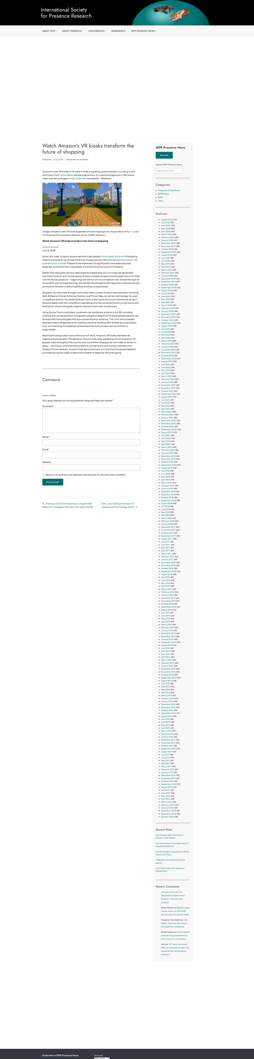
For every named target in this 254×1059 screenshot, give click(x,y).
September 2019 (168, 465)
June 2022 (166, 367)
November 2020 (168, 423)
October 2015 (167, 604)
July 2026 (165, 222)
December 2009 (168, 811)
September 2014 (168, 642)
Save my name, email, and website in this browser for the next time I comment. (86, 474)
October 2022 (167, 355)
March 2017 (166, 553)
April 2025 (165, 267)
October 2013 (167, 675)
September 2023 (168, 323)
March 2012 (166, 731)
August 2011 (166, 752)
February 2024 (167, 308)
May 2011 (165, 760)
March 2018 (166, 518)
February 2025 (167, 273)
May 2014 (165, 654)
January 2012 (167, 737)
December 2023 (168, 314)
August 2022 (167, 361)
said (103, 349)
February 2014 (167, 663)
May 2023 (165, 335)
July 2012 (165, 719)
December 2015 (168, 598)
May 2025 (165, 264)
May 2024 (165, 299)
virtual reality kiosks (111, 256)
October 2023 (167, 320)
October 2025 (167, 249)
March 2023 (166, 341)
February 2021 (167, 414)
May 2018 (165, 512)
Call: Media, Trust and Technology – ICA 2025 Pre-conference (175, 923)
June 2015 (165, 616)
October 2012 (167, 710)
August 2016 (167, 574)
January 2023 (167, 347)
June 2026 (166, 225)
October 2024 (167, 284)
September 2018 (168, 500)
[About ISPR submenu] (56, 31)
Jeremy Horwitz (50, 247)
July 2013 (165, 683)
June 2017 (165, 545)
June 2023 (166, 332)
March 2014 (166, 660)
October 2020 (167, 426)
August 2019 (167, 468)
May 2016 (165, 583)
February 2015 (167, 627)
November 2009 (168, 814)
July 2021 (165, 400)
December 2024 (168, 278)
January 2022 (167, 382)
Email (46, 449)
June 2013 (165, 686)
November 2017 (168, 530)
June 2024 (166, 296)
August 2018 (166, 503)
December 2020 (168, 420)
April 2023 (165, 338)
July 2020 (165, 435)
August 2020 (167, 432)
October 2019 (167, 462)
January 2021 (167, 418)
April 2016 (165, 586)
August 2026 (167, 219)
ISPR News (163, 193)
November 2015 (168, 601)
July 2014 (165, 648)
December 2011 (168, 740)
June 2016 (165, 580)
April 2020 (166, 444)
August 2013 (166, 681)
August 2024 (167, 290)
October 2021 (167, 391)
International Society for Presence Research (66, 13)
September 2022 (168, 358)
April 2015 (165, 621)
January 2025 (167, 276)
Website (46, 462)
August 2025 (167, 255)
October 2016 (167, 568)
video (117, 319)
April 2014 (165, 657)
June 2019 (165, 474)
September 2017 (168, 536)
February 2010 (167, 805)
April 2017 (165, 550)
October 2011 (167, 746)
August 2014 (167, 645)
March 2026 (166, 234)
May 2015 (165, 618)
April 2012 (165, 728)
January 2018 (167, 524)
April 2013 (165, 692)
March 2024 (166, 305)
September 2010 (168, 784)
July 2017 (165, 542)
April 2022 (165, 373)
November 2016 (168, 565)
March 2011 (166, 766)
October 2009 (167, 817)
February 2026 (167, 237)
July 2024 (165, 293)
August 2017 (166, 539)
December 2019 (168, 456)
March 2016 (166, 589)
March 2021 (166, 412)
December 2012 (168, 704)
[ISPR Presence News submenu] (156, 31)
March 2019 (166, 483)
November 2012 (168, 707)
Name (46, 437)
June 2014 (165, 651)
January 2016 (167, 595)
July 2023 (165, 329)
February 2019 (167, 485)
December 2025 (168, 243)
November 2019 (168, 459)
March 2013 (166, 695)
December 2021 (168, 385)
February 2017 (167, 556)
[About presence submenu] (82, 31)
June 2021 (165, 403)
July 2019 (165, 471)
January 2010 (167, 808)
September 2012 (168, 713)
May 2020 (165, 441)
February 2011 (167, 769)
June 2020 (166, 438)
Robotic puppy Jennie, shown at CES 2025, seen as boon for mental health (175, 911)
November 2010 (168, 778)
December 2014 (168, 633)
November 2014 (168, 636)
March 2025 (166, 270)
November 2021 (168, 388)
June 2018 (165, 509)
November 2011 (168, 743)
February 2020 (168, 450)
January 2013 (167, 701)
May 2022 (165, 370)
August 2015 (166, 610)
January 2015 (167, 630)
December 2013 (168, 669)
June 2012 (165, 722)
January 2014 (167, 666)
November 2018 (168, 494)
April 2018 (165, 515)
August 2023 (167, 326)
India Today (76, 178)
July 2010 (165, 790)
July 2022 (165, 364)
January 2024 (167, 311)
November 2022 (168, 352)
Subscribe (164, 155)
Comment (48, 406)
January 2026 (167, 240)
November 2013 (168, 672)
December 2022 (168, 349)
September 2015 (168, 607)
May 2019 (165, 477)
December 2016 (168, 562)
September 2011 (168, 748)
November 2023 (168, 317)
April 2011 (165, 763)
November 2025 (168, 246)
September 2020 (169, 429)
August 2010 (167, 787)
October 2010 (167, 781)
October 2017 (167, 533)
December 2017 (168, 527)
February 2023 (167, 343)
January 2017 (167, 559)
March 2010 (166, 802)
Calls (160, 197)
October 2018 (167, 497)
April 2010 (165, 799)
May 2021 (165, 406)
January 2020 (167, 453)
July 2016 (165, 577)
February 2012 (167, 734)
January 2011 (167, 772)
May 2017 (165, 548)
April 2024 (165, 302)
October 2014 (167, 639)
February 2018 (167, 521)
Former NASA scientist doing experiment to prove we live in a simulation (175, 935)
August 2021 (166, 397)
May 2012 (165, 725)
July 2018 (165, 506)
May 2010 (165, 796)
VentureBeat (66, 175)
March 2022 (166, 376)
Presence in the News (78, 159)
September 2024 (168, 287)
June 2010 (166, 793)
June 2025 (166, 261)
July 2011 (165, 754)
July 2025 (165, 258)
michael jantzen (168, 892)
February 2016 (167, 592)
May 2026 (165, 228)
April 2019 (165, 479)
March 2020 (166, 447)
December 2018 (168, 491)
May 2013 (165, 689)
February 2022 (167, 379)
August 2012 (166, 716)
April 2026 (165, 231)
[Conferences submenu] (105, 31)
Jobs (160, 200)
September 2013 (168, 678)
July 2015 (165, 613)
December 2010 (168, 775)
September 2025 (168, 252)
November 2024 (168, 281)
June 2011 (165, 757)
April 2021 (165, 409)
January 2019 (167, 488)
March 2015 (166, 624)
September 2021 (168, 394)
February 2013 (167, 698)
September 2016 (168, 571)
